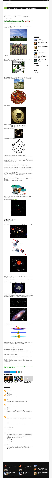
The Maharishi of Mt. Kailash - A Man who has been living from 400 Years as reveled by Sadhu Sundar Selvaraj (8, 382)
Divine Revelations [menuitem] (34, 8)
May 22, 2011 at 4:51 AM (9, 404)
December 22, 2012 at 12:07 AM (12, 422)
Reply (7, 393)
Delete (9, 393)
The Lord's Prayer (36, 72)
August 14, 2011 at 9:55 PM (9, 409)
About (7, 0)
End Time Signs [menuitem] (22, 8)
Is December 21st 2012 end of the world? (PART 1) (42, 39)
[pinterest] (47, 0)
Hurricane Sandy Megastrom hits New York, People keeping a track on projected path (42, 56)
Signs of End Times (41, 68)
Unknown (8, 399)
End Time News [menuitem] (28, 8)
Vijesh (5, 18)
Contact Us (10, 0)
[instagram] (46, 0)
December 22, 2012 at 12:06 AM (12, 440)
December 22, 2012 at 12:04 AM (10, 445)
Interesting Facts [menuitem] (16, 8)
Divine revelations (41, 65)
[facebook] (43, 0)
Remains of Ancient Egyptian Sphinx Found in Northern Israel (13, 469)
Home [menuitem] (6, 8)
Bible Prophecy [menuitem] (10, 8)
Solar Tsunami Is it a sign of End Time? (42, 60)
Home (5, 0)
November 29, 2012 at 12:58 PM (10, 427)
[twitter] (44, 0)
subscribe (19, 366)
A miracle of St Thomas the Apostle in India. (43, 47)
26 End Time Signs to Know (18, 381)
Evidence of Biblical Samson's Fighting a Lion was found (28, 382)
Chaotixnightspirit (9, 394)
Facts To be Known (8, 15)
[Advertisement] (33, 4)
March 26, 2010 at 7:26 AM (9, 395)
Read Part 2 (12, 364)
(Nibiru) (15, 199)
